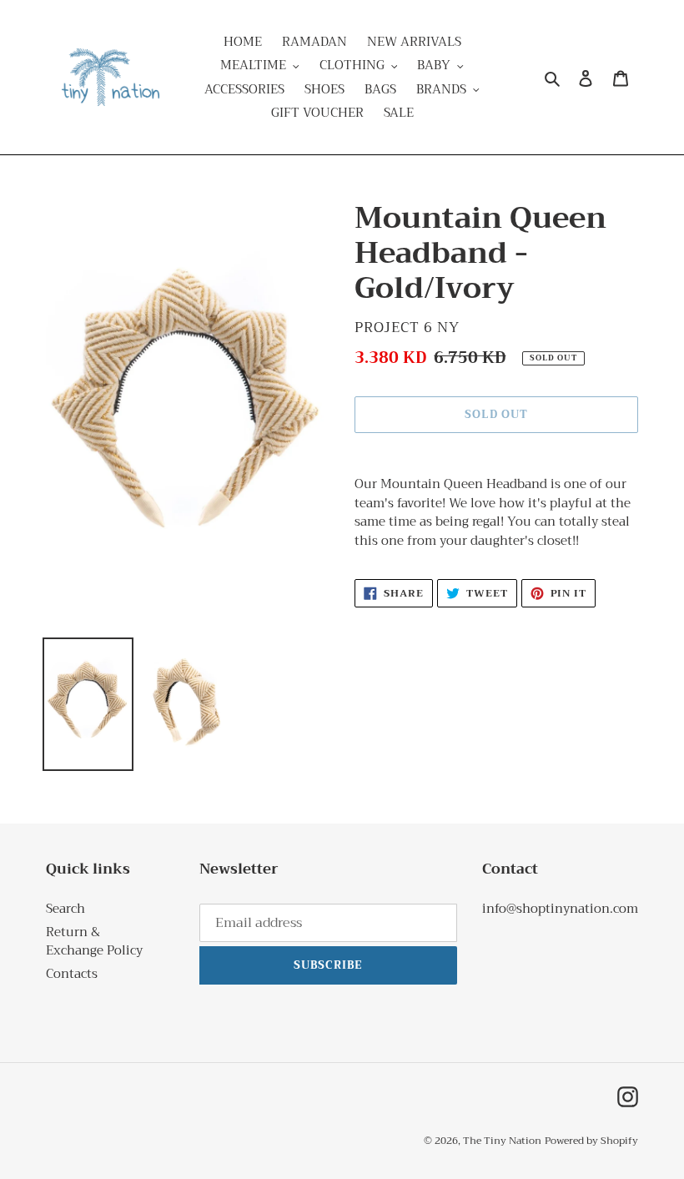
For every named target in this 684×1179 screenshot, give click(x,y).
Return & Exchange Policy (94, 941)
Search (65, 909)
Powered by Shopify (591, 1140)
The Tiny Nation (502, 1140)
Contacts (72, 974)
